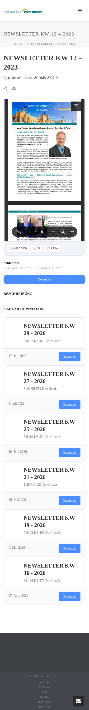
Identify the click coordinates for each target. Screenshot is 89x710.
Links (44, 692)
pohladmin (15, 78)
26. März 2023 (44, 78)
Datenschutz (45, 707)
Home (18, 44)
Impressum (44, 702)
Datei (30, 44)
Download (45, 279)
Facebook (44, 687)
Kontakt (44, 697)
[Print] (16, 88)
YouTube (44, 682)
